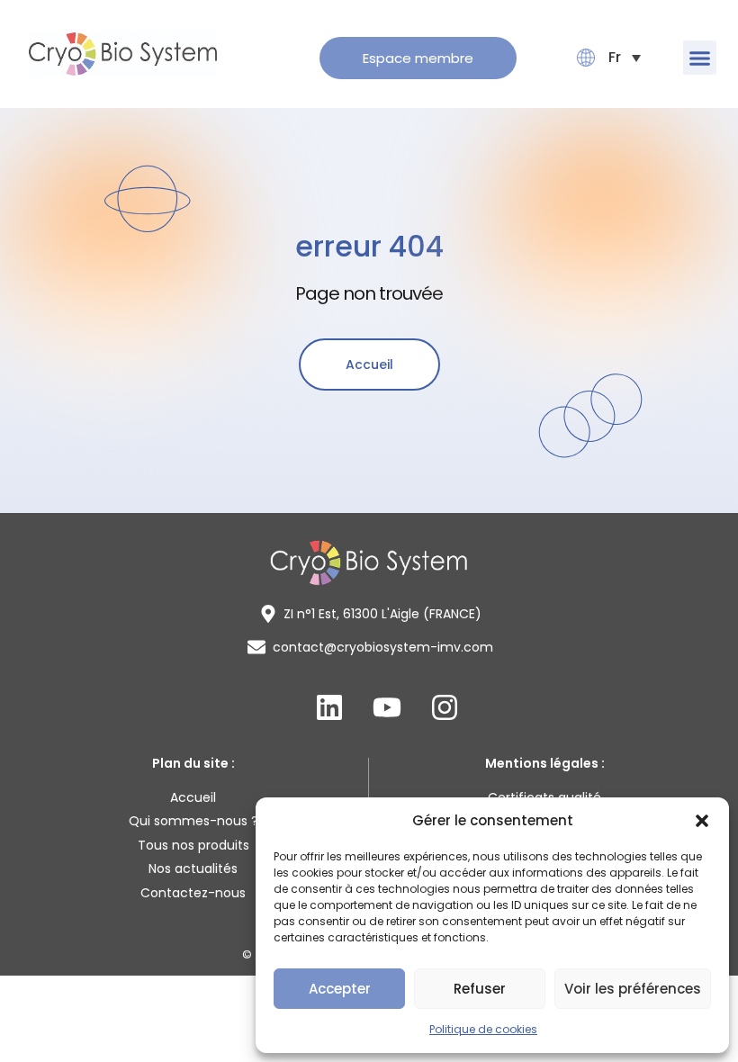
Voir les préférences (632, 988)
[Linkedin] (329, 707)
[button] (702, 821)
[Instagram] (444, 707)
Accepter (340, 988)
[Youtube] (387, 707)
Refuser (480, 988)
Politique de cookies (483, 1029)
